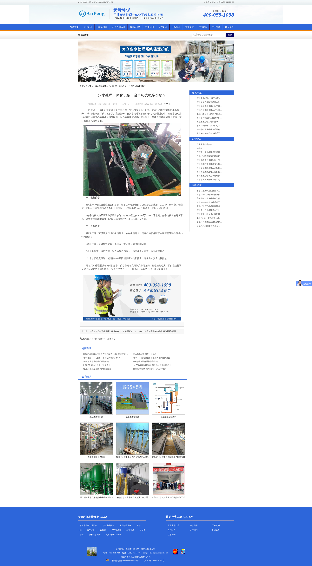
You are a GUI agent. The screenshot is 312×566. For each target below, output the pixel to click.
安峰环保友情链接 (88, 516)
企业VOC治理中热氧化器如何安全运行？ (214, 226)
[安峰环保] (92, 13)
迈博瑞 (103, 530)
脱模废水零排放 (132, 417)
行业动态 (197, 139)
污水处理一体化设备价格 (104, 339)
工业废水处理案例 (168, 417)
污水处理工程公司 (114, 534)
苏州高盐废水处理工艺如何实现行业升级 (214, 168)
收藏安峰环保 (209, 2)
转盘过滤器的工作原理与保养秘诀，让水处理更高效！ (106, 354)
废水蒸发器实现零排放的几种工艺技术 (149, 369)
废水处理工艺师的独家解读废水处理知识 (214, 206)
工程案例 (176, 27)
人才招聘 (194, 530)
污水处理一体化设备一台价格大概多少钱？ (127, 86)
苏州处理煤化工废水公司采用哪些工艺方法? (215, 125)
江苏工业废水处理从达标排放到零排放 (213, 152)
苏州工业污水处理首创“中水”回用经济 (213, 210)
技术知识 (203, 27)
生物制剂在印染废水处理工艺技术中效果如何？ (217, 133)
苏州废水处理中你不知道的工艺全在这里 (214, 98)
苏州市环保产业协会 (88, 525)
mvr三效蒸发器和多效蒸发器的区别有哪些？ (152, 365)
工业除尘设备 (125, 525)
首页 (91, 86)
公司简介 (216, 530)
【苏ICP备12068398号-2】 (154, 560)
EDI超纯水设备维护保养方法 (145, 361)
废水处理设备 (101, 86)
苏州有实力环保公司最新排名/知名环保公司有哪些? (219, 214)
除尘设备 (91, 530)
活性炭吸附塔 (108, 525)
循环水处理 (102, 27)
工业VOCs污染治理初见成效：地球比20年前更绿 (218, 218)
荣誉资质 (189, 27)
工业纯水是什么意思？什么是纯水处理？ (214, 114)
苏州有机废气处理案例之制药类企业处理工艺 (216, 160)
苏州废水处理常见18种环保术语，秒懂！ (214, 176)
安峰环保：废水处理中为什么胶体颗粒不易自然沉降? (219, 198)
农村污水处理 (95, 534)
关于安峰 (216, 27)
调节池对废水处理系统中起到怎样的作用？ (215, 179)
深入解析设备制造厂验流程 (144, 354)
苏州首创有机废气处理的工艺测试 (211, 202)
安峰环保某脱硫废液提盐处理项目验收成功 (215, 222)
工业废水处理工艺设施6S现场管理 (211, 122)
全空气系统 (116, 530)
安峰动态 (197, 185)
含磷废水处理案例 (204, 144)
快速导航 (171, 516)
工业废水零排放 (96, 417)
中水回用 (149, 27)
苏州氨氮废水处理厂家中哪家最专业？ (213, 106)
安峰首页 (74, 27)
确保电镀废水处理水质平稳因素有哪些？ (214, 129)
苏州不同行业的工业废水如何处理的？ (213, 118)
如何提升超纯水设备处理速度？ (96, 365)
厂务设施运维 (118, 27)
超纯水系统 (135, 27)
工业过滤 (130, 530)
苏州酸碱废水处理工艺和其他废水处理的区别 (216, 110)
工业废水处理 (173, 525)
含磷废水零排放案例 (96, 457)
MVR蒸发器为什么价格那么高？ (97, 361)
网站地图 (230, 2)
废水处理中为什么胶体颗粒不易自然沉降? (215, 194)
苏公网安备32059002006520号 (125, 560)
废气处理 (163, 27)
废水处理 (88, 27)
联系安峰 (229, 27)
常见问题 (221, 2)
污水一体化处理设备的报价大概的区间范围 (157, 331)
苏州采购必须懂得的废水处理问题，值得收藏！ (217, 102)
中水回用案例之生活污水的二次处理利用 (214, 191)
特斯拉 (199, 148)
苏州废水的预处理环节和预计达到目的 (213, 164)
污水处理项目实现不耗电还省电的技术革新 (215, 156)
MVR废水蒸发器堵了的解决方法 (97, 369)
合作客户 (172, 530)
